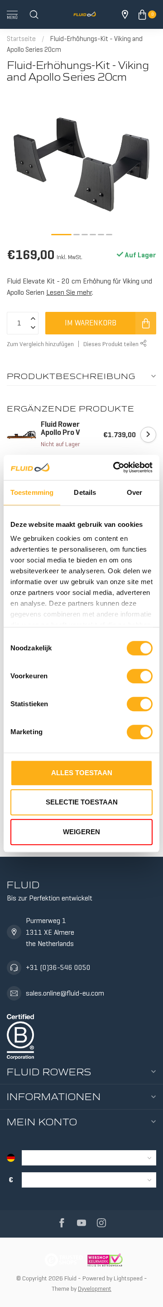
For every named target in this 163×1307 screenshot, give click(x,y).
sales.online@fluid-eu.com (65, 993)
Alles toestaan (81, 773)
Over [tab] (134, 492)
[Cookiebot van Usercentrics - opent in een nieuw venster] (115, 467)
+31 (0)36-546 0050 (58, 967)
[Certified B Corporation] (20, 1035)
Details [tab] (85, 492)
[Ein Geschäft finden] (124, 14)
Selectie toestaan (82, 802)
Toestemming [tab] (31, 492)
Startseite (21, 38)
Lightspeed (128, 1278)
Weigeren (81, 832)
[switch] (140, 676)
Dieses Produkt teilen (111, 344)
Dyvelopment (94, 1288)
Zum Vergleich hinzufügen (40, 344)
